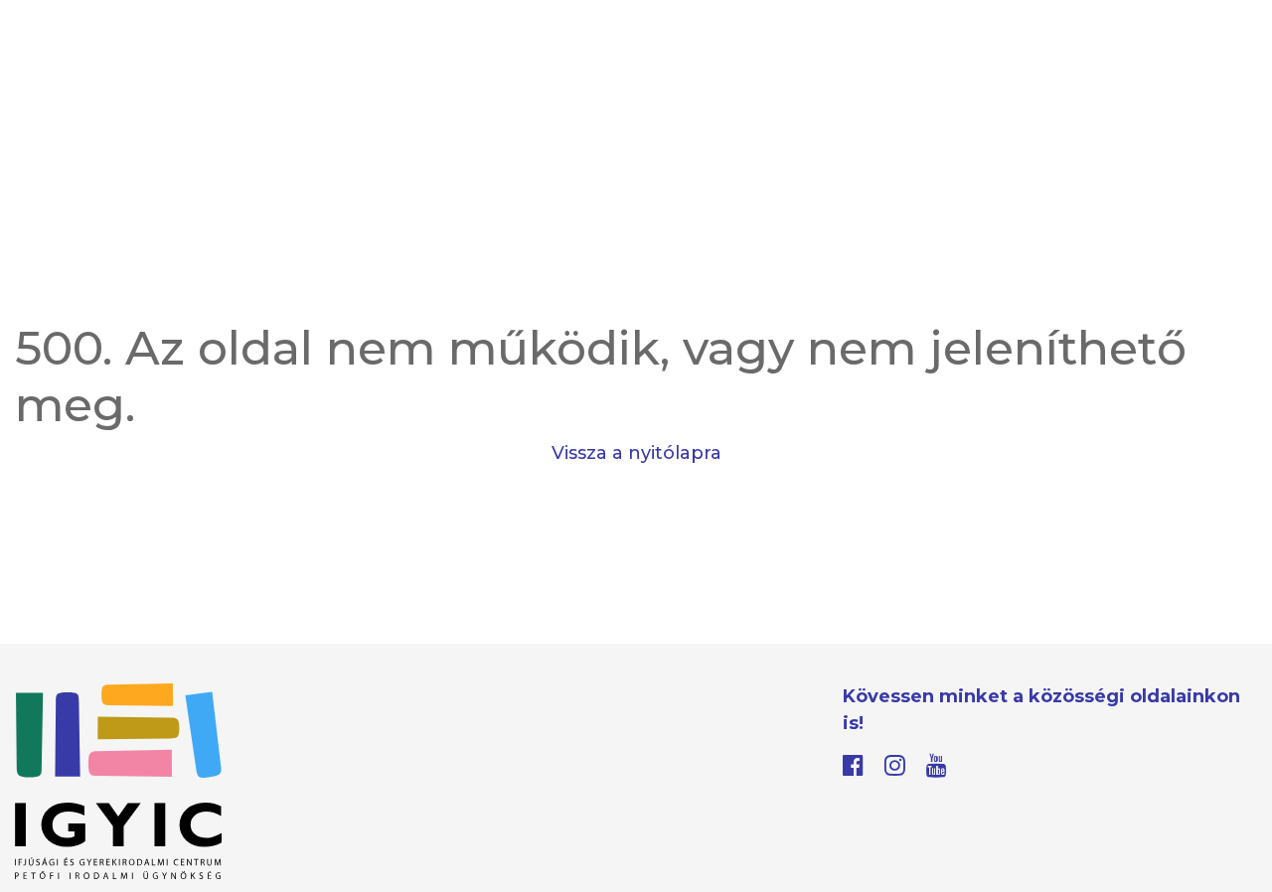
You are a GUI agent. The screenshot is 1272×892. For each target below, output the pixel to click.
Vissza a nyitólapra (636, 453)
